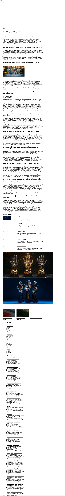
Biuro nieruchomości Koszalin (13, 390)
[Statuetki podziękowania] (28, 277)
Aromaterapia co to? (11, 379)
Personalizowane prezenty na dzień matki (15, 471)
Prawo (8, 338)
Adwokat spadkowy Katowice (13, 386)
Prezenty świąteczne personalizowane (15, 463)
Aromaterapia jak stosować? (13, 372)
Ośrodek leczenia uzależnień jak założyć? (15, 415)
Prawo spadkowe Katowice (12, 387)
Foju (1, 0)
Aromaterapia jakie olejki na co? (13, 363)
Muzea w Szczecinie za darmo (13, 398)
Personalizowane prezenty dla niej (14, 466)
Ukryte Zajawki (10, 347)
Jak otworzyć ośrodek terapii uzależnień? (15, 418)
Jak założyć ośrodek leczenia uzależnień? (15, 427)
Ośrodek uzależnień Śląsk (12, 402)
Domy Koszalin (10, 392)
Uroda (8, 349)
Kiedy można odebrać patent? (13, 433)
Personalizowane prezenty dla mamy (14, 468)
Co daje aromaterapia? (11, 375)
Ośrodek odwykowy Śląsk (12, 429)
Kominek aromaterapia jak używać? (14, 377)
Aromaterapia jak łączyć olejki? (13, 365)
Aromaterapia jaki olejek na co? (13, 368)
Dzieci (8, 327)
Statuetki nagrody (20, 223)
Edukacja (9, 328)
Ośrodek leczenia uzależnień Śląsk (14, 403)
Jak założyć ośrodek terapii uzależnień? (15, 409)
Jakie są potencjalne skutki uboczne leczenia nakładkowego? (14, 454)
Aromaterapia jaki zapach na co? (14, 380)
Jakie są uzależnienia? (21, 231)
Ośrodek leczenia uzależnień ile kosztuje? (15, 426)
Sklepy (8, 342)
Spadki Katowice (10, 388)
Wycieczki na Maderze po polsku (14, 446)
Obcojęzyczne (10, 336)
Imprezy (9, 330)
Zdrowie (9, 352)
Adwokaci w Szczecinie (36, 318)
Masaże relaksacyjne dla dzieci (13, 395)
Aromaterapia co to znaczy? (13, 359)
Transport (9, 345)
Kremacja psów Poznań (12, 425)
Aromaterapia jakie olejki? (12, 376)
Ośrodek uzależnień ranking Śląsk (14, 385)
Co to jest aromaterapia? (12, 361)
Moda (8, 332)
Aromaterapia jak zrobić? (12, 371)
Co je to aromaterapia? (11, 360)
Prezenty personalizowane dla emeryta (15, 481)
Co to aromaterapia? (11, 373)
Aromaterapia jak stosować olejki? (14, 383)
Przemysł (9, 339)
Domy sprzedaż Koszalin (12, 391)
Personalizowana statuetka (21, 318)
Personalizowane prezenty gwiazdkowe (15, 458)
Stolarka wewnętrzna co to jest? (13, 393)
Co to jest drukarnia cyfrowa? (13, 439)
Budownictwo (10, 326)
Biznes (8, 324)
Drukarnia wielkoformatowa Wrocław (15, 399)
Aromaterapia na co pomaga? (13, 364)
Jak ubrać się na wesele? (21, 246)
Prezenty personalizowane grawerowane (15, 479)
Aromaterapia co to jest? (12, 381)
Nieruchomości (10, 335)
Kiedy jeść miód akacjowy (12, 447)
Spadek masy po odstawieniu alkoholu (15, 394)
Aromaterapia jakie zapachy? (13, 370)
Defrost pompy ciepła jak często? (14, 450)
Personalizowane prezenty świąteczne (15, 464)
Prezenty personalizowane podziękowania (15, 487)
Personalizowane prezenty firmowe (14, 470)
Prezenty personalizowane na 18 (13, 482)
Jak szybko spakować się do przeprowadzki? (13, 449)
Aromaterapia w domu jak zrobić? (14, 378)
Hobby (8, 329)
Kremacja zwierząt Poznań (12, 424)
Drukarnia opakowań (11, 435)
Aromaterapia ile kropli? (12, 357)
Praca (8, 337)
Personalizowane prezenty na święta (14, 457)
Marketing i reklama (11, 331)
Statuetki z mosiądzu (21, 216)
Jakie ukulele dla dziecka (12, 440)
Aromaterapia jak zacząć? (12, 367)
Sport (8, 343)
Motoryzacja (9, 334)
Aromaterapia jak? (11, 369)
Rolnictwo (9, 341)
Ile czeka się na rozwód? (22, 239)
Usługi (4, 28)
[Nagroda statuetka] (28, 303)
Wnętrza (9, 351)
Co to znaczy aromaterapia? (13, 384)
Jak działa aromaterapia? (12, 362)
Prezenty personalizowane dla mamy (14, 474)
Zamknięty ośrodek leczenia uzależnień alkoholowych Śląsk (15, 401)
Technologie (9, 344)
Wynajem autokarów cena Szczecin (14, 432)
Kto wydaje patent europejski (13, 451)
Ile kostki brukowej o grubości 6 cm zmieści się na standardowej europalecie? (15, 456)
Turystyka (9, 346)
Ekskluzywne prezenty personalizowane (15, 493)
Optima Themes (14, 495)
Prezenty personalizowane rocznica (14, 492)
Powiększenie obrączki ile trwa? (13, 396)
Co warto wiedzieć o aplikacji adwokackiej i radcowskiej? (13, 444)
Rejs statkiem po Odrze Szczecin (14, 434)
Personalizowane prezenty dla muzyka (15, 484)
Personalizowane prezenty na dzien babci (15, 489)
